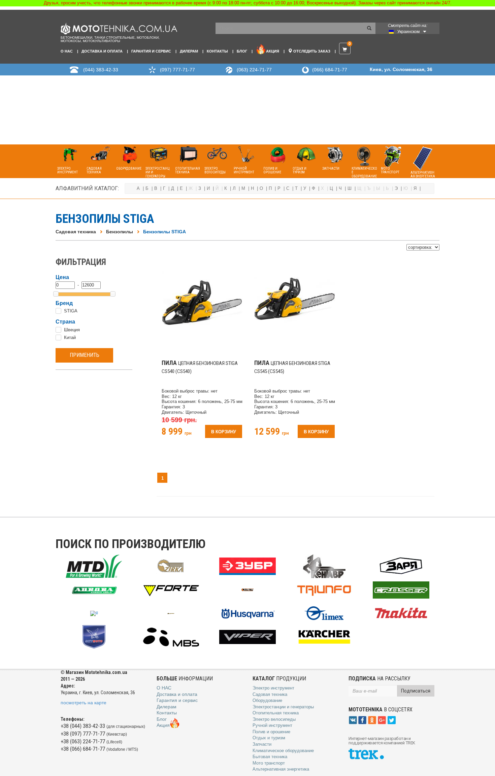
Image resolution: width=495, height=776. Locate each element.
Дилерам (189, 51)
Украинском (408, 31)
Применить (84, 355)
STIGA (70, 310)
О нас (67, 51)
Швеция (72, 329)
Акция (272, 51)
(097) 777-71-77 (177, 69)
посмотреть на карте (83, 702)
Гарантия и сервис (151, 51)
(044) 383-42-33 (100, 69)
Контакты (217, 51)
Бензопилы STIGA (164, 231)
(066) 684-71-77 (329, 69)
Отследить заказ (311, 51)
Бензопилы (119, 231)
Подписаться (415, 691)
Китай (70, 337)
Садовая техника (76, 231)
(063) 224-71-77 (254, 69)
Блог (242, 51)
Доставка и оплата (102, 51)
